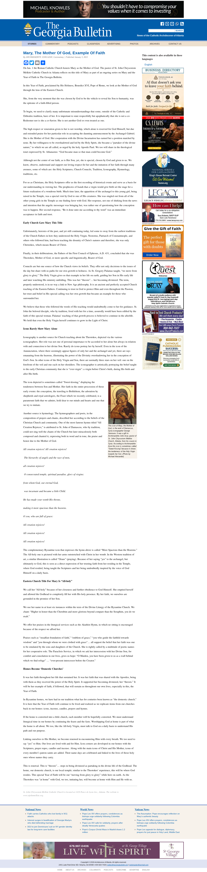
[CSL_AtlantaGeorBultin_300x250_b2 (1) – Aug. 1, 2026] (163, 150)
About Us (70, 870)
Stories (32, 44)
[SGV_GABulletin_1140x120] (103, 858)
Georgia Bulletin (67, 30)
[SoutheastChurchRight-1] (163, 332)
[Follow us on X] (167, 24)
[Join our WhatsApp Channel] (177, 24)
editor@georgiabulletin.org (117, 865)
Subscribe (121, 870)
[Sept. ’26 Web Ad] (163, 186)
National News (33, 809)
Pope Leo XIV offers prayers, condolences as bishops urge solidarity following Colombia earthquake (102, 816)
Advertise (134, 870)
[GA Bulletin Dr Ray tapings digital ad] (163, 308)
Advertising (113, 44)
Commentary (52, 44)
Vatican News (142, 809)
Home (59, 870)
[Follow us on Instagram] (172, 24)
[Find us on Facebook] (162, 24)
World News (86, 809)
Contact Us (175, 44)
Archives (155, 44)
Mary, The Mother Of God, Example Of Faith (64, 53)
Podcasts (73, 44)
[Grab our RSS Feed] (182, 24)
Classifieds (93, 44)
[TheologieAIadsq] (163, 115)
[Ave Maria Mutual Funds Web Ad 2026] (103, 17)
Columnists (95, 870)
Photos (134, 44)
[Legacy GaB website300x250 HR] (163, 221)
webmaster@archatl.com (138, 865)
